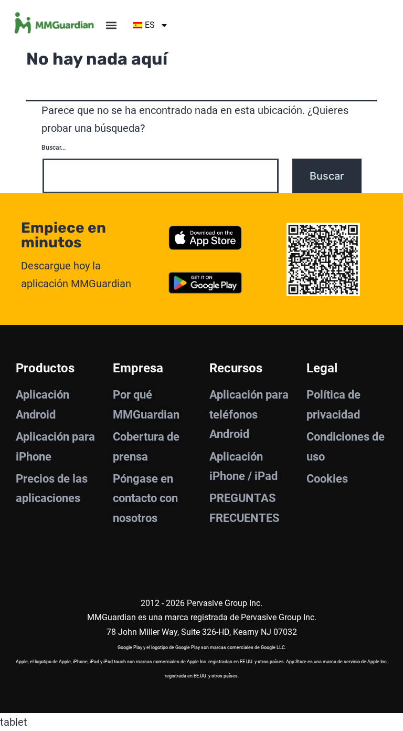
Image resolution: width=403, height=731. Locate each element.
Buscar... (53, 147)
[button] (111, 25)
